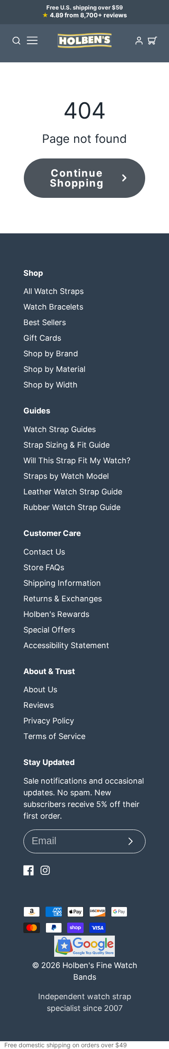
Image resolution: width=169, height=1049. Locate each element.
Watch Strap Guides (59, 429)
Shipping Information (62, 582)
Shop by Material (54, 369)
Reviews (38, 705)
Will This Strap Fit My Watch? (76, 460)
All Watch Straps (53, 291)
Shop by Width (50, 384)
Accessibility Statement (66, 645)
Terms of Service (54, 736)
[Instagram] (45, 870)
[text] (84, 1045)
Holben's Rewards (56, 614)
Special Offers (49, 629)
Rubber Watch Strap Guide (71, 507)
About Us (40, 689)
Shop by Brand (50, 353)
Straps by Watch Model (66, 476)
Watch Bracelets (53, 306)
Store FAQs (43, 567)
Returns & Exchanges (62, 598)
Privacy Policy (48, 720)
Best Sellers (44, 322)
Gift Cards (42, 337)
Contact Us (44, 551)
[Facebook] (28, 870)
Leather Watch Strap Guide (72, 491)
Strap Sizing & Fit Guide (66, 444)
